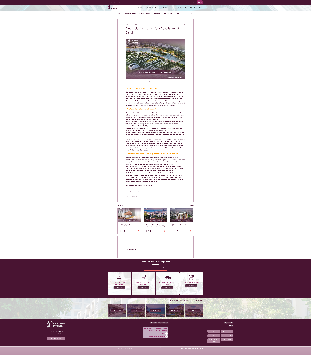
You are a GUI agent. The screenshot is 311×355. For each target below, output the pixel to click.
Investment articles (144, 13)
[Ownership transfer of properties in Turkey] (129, 215)
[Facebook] (184, 2)
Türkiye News (156, 13)
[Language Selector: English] (200, 2)
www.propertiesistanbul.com (157, 348)
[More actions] (184, 25)
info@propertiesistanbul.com (157, 336)
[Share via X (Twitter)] (130, 191)
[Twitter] (189, 2)
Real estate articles (130, 13)
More (178, 13)
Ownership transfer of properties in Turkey (126, 225)
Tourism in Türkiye (168, 13)
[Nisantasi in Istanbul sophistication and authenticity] (155, 215)
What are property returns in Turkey (181, 225)
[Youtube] (191, 2)
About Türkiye (138, 185)
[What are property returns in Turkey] (181, 215)
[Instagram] (186, 2)
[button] (191, 13)
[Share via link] (138, 191)
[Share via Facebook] (126, 191)
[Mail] (193, 2)
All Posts (119, 13)
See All (192, 205)
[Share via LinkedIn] (134, 191)
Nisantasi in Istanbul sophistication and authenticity (155, 225)
